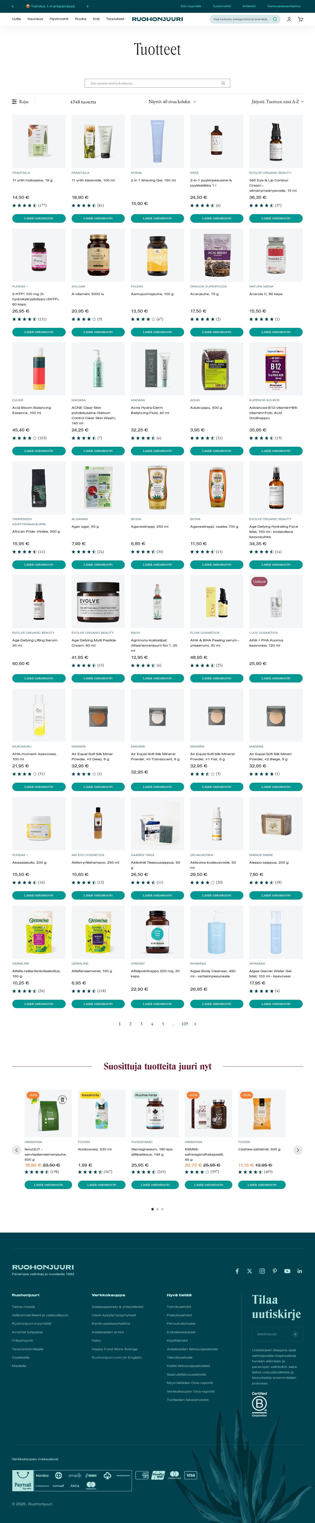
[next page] (195, 1024)
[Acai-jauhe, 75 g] (216, 255)
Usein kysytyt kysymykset (114, 1315)
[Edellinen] (13, 6)
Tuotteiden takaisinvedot (187, 1400)
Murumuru (22, 746)
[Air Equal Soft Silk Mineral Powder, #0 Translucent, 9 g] (157, 715)
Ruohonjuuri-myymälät (31, 1323)
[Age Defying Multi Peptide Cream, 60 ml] (98, 601)
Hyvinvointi (59, 19)
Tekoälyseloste (179, 1357)
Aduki (195, 400)
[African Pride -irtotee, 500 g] (38, 487)
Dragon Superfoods (208, 286)
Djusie (17, 400)
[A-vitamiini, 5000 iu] (98, 255)
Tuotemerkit (222, 6)
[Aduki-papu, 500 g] (216, 369)
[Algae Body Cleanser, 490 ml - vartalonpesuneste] (216, 932)
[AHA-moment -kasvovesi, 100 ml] (38, 715)
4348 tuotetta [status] (83, 101)
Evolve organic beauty (270, 173)
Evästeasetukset (181, 1332)
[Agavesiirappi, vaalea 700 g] (216, 487)
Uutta (16, 19)
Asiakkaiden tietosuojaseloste (192, 1349)
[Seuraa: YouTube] (287, 1271)
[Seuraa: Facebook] (237, 1271)
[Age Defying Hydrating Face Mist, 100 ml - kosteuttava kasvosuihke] (275, 487)
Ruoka (80, 19)
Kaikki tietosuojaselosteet (188, 1366)
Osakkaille (21, 1357)
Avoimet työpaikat (27, 1332)
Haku (96, 1340)
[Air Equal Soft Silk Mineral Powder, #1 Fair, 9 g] (216, 715)
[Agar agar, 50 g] (98, 487)
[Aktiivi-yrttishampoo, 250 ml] (98, 823)
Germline (20, 963)
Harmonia (33, 1142)
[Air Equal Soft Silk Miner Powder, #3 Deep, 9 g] (98, 715)
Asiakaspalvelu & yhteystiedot (117, 1307)
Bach (135, 633)
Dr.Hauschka (201, 855)
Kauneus (35, 19)
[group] (48, 1139)
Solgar (78, 286)
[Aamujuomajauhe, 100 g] (157, 255)
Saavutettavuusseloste (186, 1374)
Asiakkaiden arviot (108, 1332)
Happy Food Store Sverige (115, 1349)
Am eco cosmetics (88, 855)
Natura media (261, 286)
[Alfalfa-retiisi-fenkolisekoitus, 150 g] (38, 932)
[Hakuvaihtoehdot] (225, 83)
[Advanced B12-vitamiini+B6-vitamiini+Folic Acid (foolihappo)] (275, 369)
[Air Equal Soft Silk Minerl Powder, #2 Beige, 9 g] (275, 715)
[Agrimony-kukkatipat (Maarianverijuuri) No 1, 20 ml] (157, 601)
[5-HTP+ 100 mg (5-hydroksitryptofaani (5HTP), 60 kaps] (38, 255)
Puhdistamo (141, 1142)
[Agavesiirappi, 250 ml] (157, 487)
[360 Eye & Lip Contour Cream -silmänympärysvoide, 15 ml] (275, 141)
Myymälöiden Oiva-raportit (190, 1383)
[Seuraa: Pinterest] (274, 1271)
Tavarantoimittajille (28, 1349)
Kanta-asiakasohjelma (284, 6)
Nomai (136, 173)
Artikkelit (249, 6)
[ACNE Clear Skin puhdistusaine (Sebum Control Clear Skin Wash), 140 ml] (98, 369)
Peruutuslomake (181, 1323)
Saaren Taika (142, 855)
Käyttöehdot (177, 1340)
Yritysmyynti (22, 1340)
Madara (79, 400)
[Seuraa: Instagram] (262, 1271)
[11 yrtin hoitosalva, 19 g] (38, 141)
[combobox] (242, 19)
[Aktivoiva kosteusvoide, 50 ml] (216, 823)
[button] (277, 101)
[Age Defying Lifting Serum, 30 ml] (38, 601)
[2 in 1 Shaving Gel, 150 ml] (157, 141)
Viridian (137, 963)
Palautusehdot (179, 1315)
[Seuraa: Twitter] (249, 1271)
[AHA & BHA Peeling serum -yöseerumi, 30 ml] (216, 601)
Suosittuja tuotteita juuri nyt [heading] (157, 1066)
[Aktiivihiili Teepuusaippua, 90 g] (157, 823)
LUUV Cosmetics (263, 633)
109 (184, 1024)
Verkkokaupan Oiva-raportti (190, 1391)
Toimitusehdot (179, 1307)
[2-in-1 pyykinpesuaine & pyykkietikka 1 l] (216, 141)
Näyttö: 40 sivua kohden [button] (169, 101)
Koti (96, 19)
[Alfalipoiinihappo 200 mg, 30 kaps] (157, 932)
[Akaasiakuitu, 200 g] (38, 823)
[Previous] (16, 1150)
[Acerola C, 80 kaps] (275, 255)
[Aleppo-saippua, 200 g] (275, 823)
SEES (194, 173)
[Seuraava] (88, 6)
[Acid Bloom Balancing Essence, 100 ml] (38, 369)
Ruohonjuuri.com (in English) (117, 1357)
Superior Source (264, 400)
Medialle (19, 1366)
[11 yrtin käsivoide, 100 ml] (98, 141)
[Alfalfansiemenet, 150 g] (98, 932)
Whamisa (198, 963)
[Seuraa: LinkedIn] (300, 1271)
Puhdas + (20, 286)
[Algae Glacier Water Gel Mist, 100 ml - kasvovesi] (275, 932)
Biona (136, 519)
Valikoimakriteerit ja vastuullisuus (40, 1315)
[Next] (298, 1150)
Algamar (80, 519)
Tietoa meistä (23, 1307)
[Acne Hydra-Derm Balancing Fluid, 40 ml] (157, 369)
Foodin (137, 286)
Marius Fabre (261, 855)
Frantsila (21, 173)
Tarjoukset (115, 19)
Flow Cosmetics (205, 633)
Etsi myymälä (191, 6)
